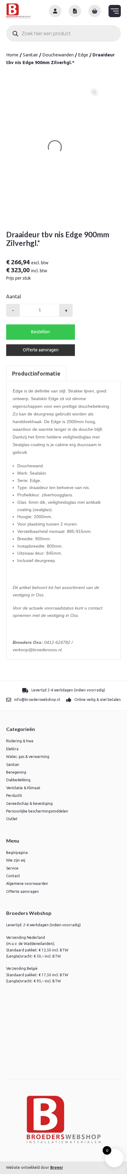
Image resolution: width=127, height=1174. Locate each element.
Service (12, 868)
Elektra (12, 749)
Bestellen (40, 331)
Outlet (12, 819)
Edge (83, 54)
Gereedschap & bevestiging (29, 803)
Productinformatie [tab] (36, 373)
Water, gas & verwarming (27, 757)
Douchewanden (58, 54)
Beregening (16, 772)
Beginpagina (17, 853)
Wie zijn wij (15, 860)
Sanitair (30, 54)
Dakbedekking (18, 780)
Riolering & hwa (19, 741)
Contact (13, 876)
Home (12, 54)
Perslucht (14, 795)
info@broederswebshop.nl (37, 700)
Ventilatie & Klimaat (23, 788)
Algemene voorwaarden (27, 883)
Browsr (56, 1167)
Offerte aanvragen (41, 349)
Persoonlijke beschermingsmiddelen (37, 811)
